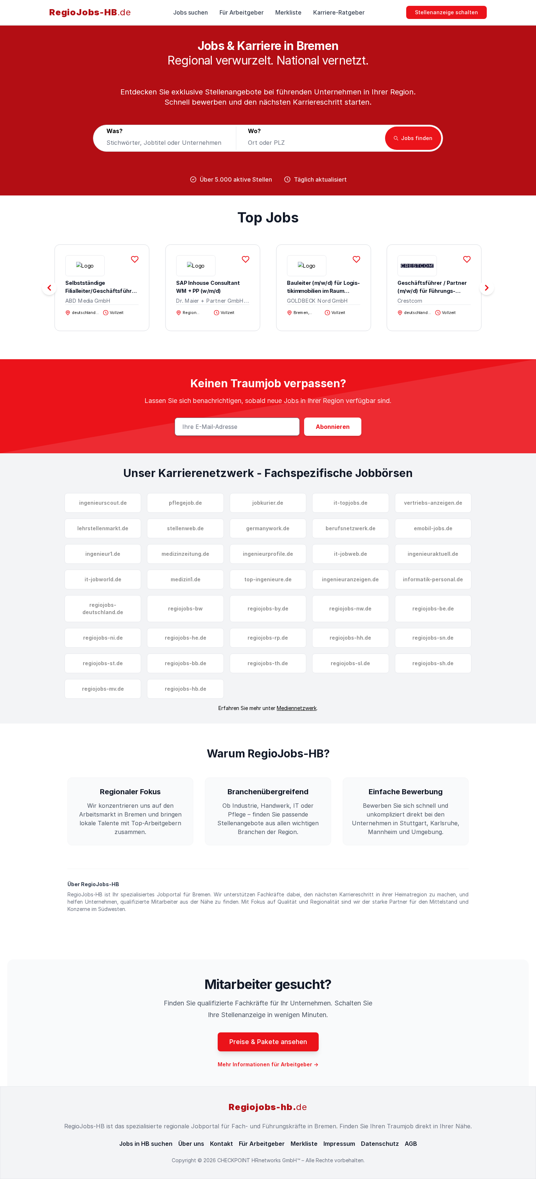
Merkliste (288, 12)
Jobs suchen (190, 12)
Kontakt (221, 1143)
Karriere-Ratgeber (339, 12)
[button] (486, 287)
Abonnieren (333, 426)
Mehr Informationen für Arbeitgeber (268, 1064)
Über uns (191, 1143)
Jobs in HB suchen (145, 1143)
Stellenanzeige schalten (446, 12)
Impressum (339, 1143)
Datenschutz (380, 1143)
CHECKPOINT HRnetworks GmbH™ (259, 1160)
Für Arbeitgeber (242, 12)
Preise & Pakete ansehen (268, 1042)
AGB (411, 1143)
